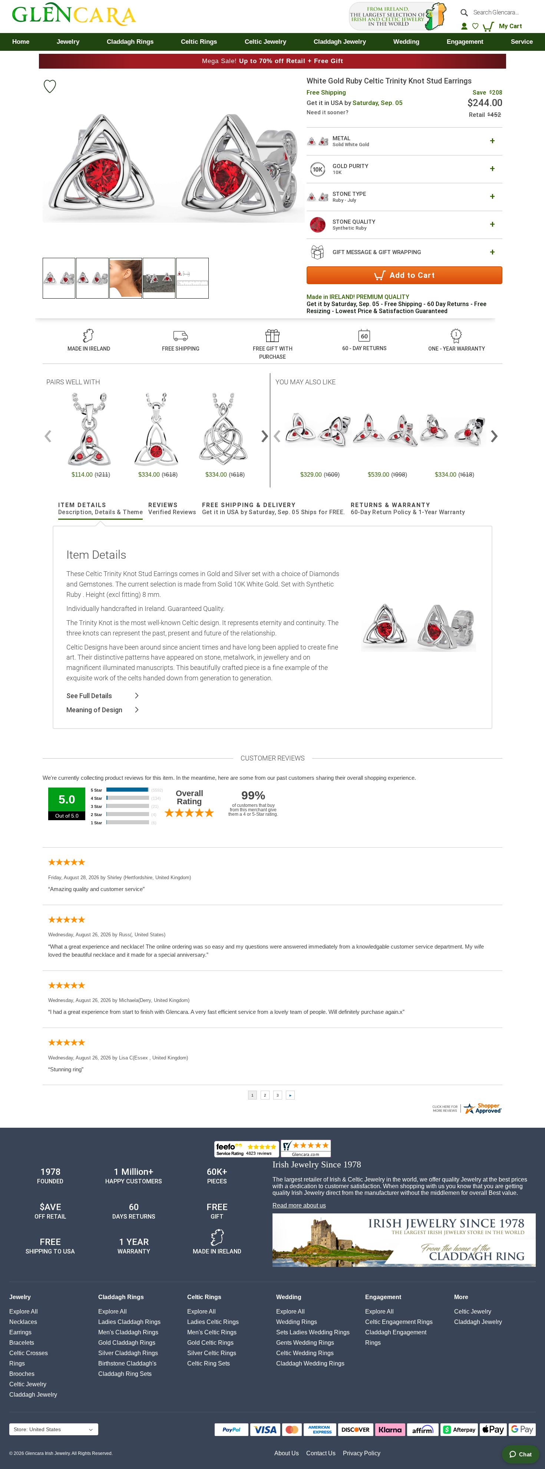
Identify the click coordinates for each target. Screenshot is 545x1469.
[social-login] (464, 26)
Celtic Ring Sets (208, 1363)
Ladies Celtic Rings (213, 1322)
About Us (286, 1453)
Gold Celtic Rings (210, 1343)
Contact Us (321, 1453)
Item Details (100, 509)
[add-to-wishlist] (50, 87)
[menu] (272, 42)
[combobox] (494, 12)
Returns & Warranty (408, 509)
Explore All (23, 1311)
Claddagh (33, 1394)
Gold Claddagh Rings (126, 1343)
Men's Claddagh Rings (128, 1332)
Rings (17, 1363)
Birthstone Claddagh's (127, 1363)
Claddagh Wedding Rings (310, 1363)
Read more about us (299, 1205)
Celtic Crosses (28, 1353)
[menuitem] (20, 42)
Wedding (288, 1297)
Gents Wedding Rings (305, 1343)
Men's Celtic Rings (212, 1332)
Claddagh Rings (121, 1297)
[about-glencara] (404, 1240)
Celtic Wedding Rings (305, 1353)
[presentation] (264, 433)
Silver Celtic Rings (211, 1353)
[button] (59, 278)
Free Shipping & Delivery (273, 509)
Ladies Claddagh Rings (129, 1322)
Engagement (383, 1297)
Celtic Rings (204, 1297)
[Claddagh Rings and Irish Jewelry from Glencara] (79, 16)
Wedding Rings (296, 1322)
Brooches (21, 1374)
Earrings (20, 1332)
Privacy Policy (361, 1453)
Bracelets (21, 1343)
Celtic (27, 1384)
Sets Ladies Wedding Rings (313, 1332)
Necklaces (23, 1322)
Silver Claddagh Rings (128, 1353)
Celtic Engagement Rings (399, 1322)
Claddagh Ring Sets (125, 1374)
